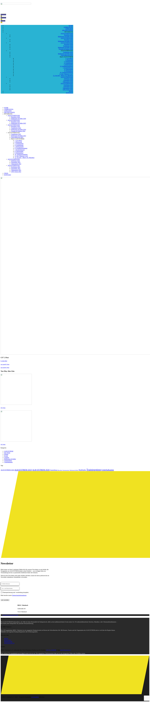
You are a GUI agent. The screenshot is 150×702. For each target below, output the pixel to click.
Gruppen (6, 457)
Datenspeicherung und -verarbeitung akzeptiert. (16, 592)
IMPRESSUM (8, 641)
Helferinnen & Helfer (10, 459)
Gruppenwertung (65, 470)
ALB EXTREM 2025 (23, 470)
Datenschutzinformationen (19, 595)
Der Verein (7, 453)
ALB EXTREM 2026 (41, 470)
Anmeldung (53, 470)
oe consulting (35, 697)
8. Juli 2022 (4, 361)
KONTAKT (7, 640)
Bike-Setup (60, 470)
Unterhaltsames (8, 462)
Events (6, 456)
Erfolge (6, 454)
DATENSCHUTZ (9, 643)
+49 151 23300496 (51, 650)
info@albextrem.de (65, 650)
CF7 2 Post (3, 407)
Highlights (82, 470)
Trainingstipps (8, 460)
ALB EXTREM (8, 451)
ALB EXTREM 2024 (7, 470)
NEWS (6, 638)
